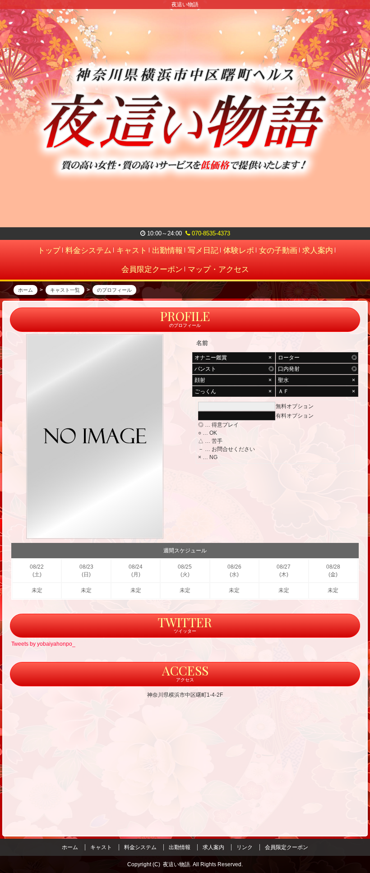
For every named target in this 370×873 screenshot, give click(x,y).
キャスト (101, 847)
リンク (244, 847)
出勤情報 (179, 847)
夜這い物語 (176, 864)
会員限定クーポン (286, 847)
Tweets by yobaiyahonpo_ (43, 644)
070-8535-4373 (210, 233)
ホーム (70, 847)
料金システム (140, 847)
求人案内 (213, 847)
